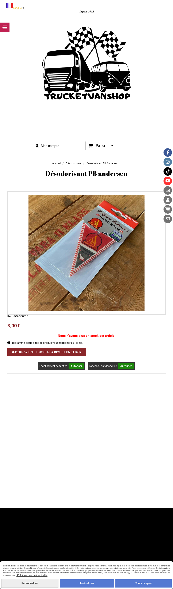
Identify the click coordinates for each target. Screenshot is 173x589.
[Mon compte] (168, 200)
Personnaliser (30, 583)
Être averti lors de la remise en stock (48, 352)
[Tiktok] (168, 171)
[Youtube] (168, 181)
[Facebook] (168, 152)
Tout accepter (143, 583)
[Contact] (168, 190)
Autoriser (76, 366)
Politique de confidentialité (31, 575)
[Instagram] (168, 162)
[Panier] (168, 209)
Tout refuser (87, 583)
